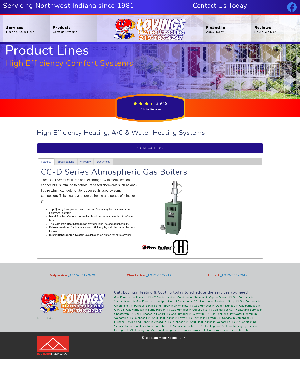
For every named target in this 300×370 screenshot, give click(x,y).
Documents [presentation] (103, 161)
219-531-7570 (83, 275)
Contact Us (150, 148)
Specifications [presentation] (65, 161)
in (132, 297)
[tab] (46, 161)
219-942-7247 (235, 275)
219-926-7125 (161, 275)
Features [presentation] (46, 161)
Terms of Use (45, 318)
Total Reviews (150, 109)
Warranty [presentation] (85, 161)
